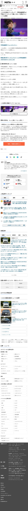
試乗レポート (17, 354)
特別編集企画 (4, 373)
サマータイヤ (19, 466)
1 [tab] (12, 116)
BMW (16, 419)
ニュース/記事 (20, 5)
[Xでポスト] (10, 157)
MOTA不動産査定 (12, 475)
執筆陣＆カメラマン (18, 381)
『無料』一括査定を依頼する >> (14, 143)
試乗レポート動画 (12, 470)
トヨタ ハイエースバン (5, 395)
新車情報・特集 (4, 351)
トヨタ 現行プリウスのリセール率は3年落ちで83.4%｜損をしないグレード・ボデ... (19, 312)
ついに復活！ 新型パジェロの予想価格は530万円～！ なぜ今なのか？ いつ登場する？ (15, 221)
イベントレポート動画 (13, 473)
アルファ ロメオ (4, 428)
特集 (2, 361)
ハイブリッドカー (17, 458)
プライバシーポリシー (4, 493)
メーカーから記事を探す (6, 398)
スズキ (16, 407)
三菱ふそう (17, 416)
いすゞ (16, 409)
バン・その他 (19, 460)
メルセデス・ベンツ (5, 419)
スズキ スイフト (4, 390)
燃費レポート (4, 356)
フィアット (17, 430)
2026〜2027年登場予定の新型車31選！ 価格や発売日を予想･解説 (19, 202)
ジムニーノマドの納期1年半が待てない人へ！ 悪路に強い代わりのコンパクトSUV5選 (14, 254)
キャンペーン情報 (4, 381)
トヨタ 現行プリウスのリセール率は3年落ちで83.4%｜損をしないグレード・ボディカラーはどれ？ (14, 250)
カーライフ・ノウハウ (5, 370)
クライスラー (4, 430)
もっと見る (14, 275)
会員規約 (2, 497)
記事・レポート (11, 342)
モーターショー (4, 366)
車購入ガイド (21, 287)
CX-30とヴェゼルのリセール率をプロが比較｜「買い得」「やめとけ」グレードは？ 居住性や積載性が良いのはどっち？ (15, 208)
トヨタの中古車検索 (5, 328)
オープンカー (11, 458)
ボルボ (16, 426)
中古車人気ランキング (19, 438)
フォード (3, 432)
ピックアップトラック (13, 460)
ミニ (2, 426)
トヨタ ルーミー (18, 390)
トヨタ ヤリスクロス (19, 386)
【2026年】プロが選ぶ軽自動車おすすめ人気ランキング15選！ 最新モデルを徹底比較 (15, 217)
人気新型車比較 (18, 358)
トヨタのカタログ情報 (5, 325)
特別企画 (3, 378)
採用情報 (2, 485)
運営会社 (2, 483)
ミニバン (10, 456)
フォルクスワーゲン (18, 421)
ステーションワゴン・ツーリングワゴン (19, 455)
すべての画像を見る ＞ (14, 113)
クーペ (20, 456)
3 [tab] (16, 116)
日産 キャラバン (18, 395)
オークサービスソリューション (14, 479)
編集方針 (2, 499)
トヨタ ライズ (4, 386)
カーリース (8, 5)
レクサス (3, 400)
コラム (7, 287)
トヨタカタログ (18, 341)
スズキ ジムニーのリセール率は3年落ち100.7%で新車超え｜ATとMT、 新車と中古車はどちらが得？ (14, 266)
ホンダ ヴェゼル (18, 388)
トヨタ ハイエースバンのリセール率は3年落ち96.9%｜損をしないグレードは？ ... (19, 304)
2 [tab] (14, 116)
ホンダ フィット (4, 388)
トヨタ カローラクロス (5, 393)
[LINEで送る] (14, 157)
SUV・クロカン (15, 456)
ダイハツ (3, 409)
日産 (2, 403)
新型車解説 (13, 317)
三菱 (2, 407)
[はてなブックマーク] (17, 157)
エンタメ (16, 368)
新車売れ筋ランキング (19, 378)
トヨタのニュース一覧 (5, 334)
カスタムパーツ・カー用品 (20, 370)
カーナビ (23, 466)
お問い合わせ (3, 487)
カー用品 (2, 466)
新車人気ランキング (5, 438)
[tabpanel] (5, 109)
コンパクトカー (15, 453)
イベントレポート (18, 366)
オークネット (11, 478)
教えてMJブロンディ (21, 473)
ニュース (7, 283)
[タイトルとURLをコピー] (21, 157)
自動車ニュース (4, 354)
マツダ (2, 405)
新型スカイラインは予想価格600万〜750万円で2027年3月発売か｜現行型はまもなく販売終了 (15, 213)
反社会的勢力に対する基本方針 (6, 495)
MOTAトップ (3, 8)
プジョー (16, 423)
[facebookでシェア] (6, 157)
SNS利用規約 (3, 491)
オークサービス (17, 478)
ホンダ (16, 403)
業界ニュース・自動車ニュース (20, 8)
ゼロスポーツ (4, 414)
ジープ (16, 428)
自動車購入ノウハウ (15, 301)
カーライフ (3, 364)
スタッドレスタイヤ (12, 466)
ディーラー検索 (14, 5)
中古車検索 (3, 5)
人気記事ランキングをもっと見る (14, 225)
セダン (10, 455)
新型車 (20, 283)
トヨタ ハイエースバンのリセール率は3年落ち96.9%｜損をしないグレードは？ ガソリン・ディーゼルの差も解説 (19, 241)
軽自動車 (10, 453)
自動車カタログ (11, 341)
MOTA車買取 (11, 462)
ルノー (10, 451)
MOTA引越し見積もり (20, 475)
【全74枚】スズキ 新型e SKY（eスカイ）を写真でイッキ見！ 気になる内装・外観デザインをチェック (14, 258)
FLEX (22, 479)
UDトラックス (4, 416)
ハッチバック (21, 453)
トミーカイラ (17, 412)
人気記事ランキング (5, 440)
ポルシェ (3, 423)
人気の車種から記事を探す (6, 383)
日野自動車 (17, 414)
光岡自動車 (3, 412)
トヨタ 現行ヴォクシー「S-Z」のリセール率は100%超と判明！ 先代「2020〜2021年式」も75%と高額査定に (13, 270)
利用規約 (2, 489)
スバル (16, 405)
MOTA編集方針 (24, 170)
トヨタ (5, 149)
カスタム (25, 5)
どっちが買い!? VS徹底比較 (21, 470)
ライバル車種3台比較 (13, 471)
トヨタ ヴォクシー (18, 393)
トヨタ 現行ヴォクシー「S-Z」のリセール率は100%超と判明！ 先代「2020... (19, 320)
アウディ (3, 421)
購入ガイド (3, 368)
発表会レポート (4, 358)
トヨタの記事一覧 (4, 331)
